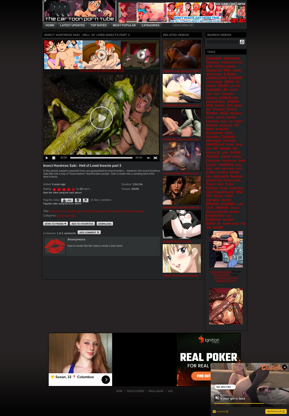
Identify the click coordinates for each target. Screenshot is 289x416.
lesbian (233, 101)
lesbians (230, 73)
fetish (237, 70)
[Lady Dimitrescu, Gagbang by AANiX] (182, 156)
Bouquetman (214, 132)
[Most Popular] (124, 25)
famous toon (232, 180)
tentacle (212, 125)
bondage (228, 203)
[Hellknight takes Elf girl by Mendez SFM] (182, 54)
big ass (235, 207)
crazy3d (235, 85)
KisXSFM (222, 172)
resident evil (214, 180)
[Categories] (150, 25)
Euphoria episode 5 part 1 (177, 241)
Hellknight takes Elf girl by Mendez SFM (185, 71)
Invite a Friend (135, 391)
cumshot (86, 210)
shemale (222, 207)
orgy (225, 152)
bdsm (210, 223)
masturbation (215, 101)
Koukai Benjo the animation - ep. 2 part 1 (185, 105)
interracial (213, 140)
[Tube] (101, 68)
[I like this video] (67, 199)
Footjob (211, 187)
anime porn (231, 223)
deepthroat (73, 210)
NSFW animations (224, 66)
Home (119, 391)
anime (229, 81)
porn (239, 168)
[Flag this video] (85, 199)
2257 (170, 391)
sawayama (213, 62)
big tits (223, 85)
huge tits (61, 210)
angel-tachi (236, 187)
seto (217, 168)
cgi (231, 121)
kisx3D (233, 89)
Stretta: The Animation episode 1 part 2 (185, 275)
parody (218, 227)
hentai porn (215, 215)
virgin (229, 132)
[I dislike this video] (78, 199)
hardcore (226, 125)
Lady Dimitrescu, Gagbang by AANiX (183, 173)
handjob (235, 77)
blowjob (212, 203)
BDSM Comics (221, 274)
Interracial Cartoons (226, 277)
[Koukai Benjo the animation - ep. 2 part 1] (182, 88)
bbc (235, 148)
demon (234, 211)
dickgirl (232, 109)
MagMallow (213, 219)
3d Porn (61, 215)
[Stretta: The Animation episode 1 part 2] (182, 258)
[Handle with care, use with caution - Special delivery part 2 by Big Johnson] (182, 122)
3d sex (218, 195)
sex (228, 215)
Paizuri (210, 183)
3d (225, 89)
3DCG (224, 113)
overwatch (220, 176)
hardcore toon (232, 62)
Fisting (238, 121)
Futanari (228, 136)
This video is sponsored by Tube (101, 70)
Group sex (214, 70)
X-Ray (210, 172)
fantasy (117, 210)
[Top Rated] (99, 25)
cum (224, 121)
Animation (213, 89)
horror (226, 156)
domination (231, 58)
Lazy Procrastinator (220, 191)
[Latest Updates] (72, 25)
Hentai (71, 215)
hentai (235, 152)
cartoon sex (228, 97)
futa (230, 105)
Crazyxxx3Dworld (217, 211)
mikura (220, 117)
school (223, 187)
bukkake (220, 105)
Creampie (97, 210)
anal (52, 210)
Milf (215, 148)
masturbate (214, 81)
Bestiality (236, 176)
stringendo (214, 73)
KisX (217, 93)
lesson (226, 199)
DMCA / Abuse (156, 391)
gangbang (226, 164)
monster (139, 210)
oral (209, 66)
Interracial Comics (220, 271)
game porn (228, 168)
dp (219, 223)
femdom (212, 113)
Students (229, 140)
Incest (229, 183)
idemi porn (229, 160)
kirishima (235, 113)
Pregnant (128, 210)
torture (108, 210)
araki (220, 183)
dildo (227, 70)
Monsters (213, 136)
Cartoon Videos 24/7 (183, 24)
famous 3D (213, 152)
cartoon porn (216, 77)
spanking (228, 219)
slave (209, 93)
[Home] (50, 25)
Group (230, 144)
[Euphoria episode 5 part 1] (182, 224)
